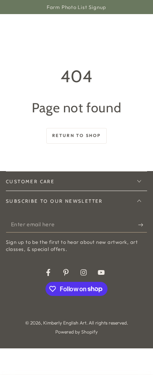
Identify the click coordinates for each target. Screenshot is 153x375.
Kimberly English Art (64, 323)
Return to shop (76, 135)
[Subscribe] (142, 224)
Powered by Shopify (76, 332)
